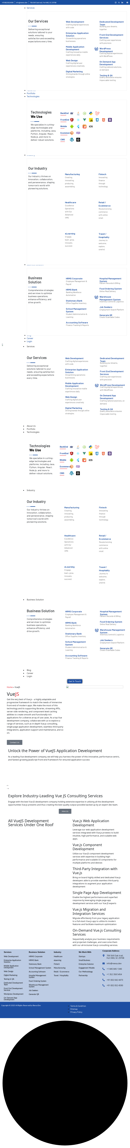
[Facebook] (127, 2)
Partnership (83, 975)
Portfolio (31, 429)
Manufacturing (59, 968)
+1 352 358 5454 (114, 974)
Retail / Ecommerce (61, 972)
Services (31, 346)
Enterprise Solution (86, 964)
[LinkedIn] (122, 2)
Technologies (33, 432)
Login (29, 676)
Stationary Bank (35, 964)
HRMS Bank (33, 960)
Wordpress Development (13, 994)
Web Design (8, 971)
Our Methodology (86, 972)
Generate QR (34, 994)
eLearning (57, 960)
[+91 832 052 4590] (103, 985)
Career (30, 673)
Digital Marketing (10, 975)
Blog (29, 670)
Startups (82, 956)
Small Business (84, 960)
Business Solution (35, 599)
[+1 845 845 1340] (103, 969)
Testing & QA (9, 979)
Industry (31, 490)
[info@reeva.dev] (103, 963)
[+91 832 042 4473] (103, 980)
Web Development (11, 956)
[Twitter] (119, 2)
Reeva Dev (37, 1005)
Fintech (57, 964)
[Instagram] (115, 2)
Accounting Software (37, 972)
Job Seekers (33, 990)
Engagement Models (87, 968)
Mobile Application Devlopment (11, 967)
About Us (31, 426)
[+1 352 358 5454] (103, 974)
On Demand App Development (10, 999)
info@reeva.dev (114, 963)
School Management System (40, 968)
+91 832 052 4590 (115, 985)
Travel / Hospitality (61, 975)
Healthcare (58, 956)
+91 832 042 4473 (115, 980)
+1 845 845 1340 (114, 968)
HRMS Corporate (35, 956)
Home (10, 687)
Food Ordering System (37, 981)
